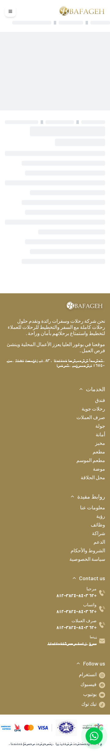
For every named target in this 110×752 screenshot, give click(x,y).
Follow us (94, 663)
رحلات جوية (93, 409)
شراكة (98, 534)
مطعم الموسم (90, 461)
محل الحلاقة (93, 478)
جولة (100, 426)
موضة (99, 469)
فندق (100, 401)
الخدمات (95, 389)
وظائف (98, 525)
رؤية (100, 517)
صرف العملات (90, 418)
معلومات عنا (92, 508)
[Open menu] (10, 11)
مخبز (100, 444)
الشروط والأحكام (88, 551)
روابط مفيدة (91, 496)
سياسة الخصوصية (87, 559)
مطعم (99, 452)
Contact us (92, 578)
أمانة (100, 435)
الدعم (99, 542)
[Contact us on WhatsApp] (94, 736)
